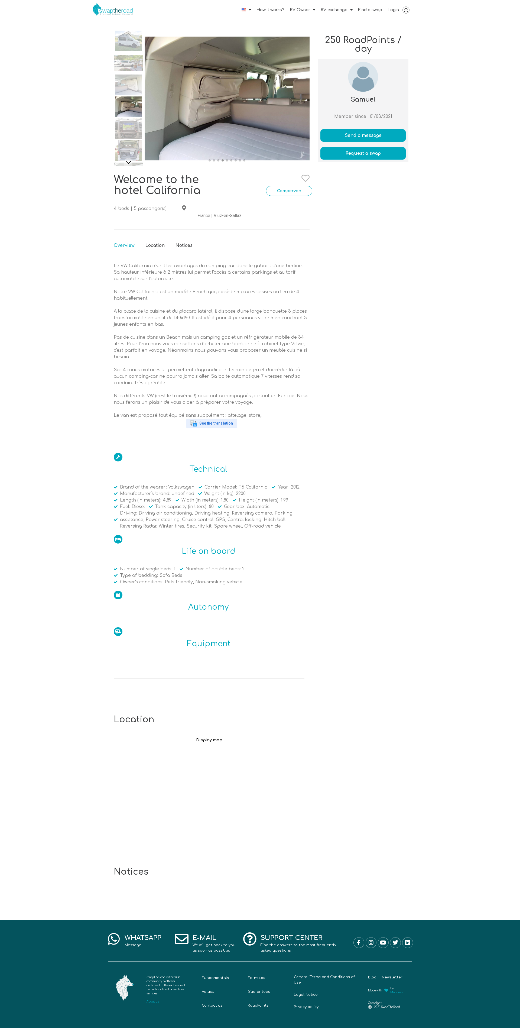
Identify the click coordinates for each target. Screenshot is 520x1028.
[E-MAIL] (181, 939)
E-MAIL (204, 938)
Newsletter (392, 977)
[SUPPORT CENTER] (249, 939)
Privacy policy (306, 1007)
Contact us (212, 1005)
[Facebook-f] (358, 942)
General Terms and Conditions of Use (324, 979)
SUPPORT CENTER (291, 938)
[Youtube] (383, 942)
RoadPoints (258, 1005)
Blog (372, 977)
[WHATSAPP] (114, 939)
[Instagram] (371, 942)
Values (208, 992)
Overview (124, 245)
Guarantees (259, 992)
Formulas (256, 978)
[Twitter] (395, 942)
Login (393, 10)
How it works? (270, 10)
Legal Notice (306, 995)
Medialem (397, 992)
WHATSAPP (143, 938)
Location (155, 245)
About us (153, 1001)
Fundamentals (215, 978)
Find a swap (370, 10)
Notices (184, 245)
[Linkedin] (407, 942)
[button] (128, 162)
